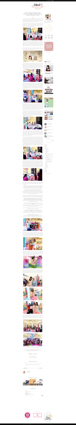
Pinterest (46, 38)
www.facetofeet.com (35, 49)
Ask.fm (48, 38)
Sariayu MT (38, 364)
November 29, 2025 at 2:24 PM (28, 391)
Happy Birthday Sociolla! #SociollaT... (32, 384)
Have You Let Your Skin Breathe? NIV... (39, 384)
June (46, 162)
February (47, 166)
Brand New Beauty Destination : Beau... (25, 384)
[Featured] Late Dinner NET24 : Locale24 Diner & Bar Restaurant (50, 136)
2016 (45, 147)
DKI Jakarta (30, 364)
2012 (45, 170)
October (46, 150)
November (47, 149)
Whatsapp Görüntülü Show (28, 393)
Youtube (52, 38)
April (46, 164)
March (46, 165)
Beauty (28, 364)
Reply (42, 395)
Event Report (33, 364)
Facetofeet (36, 364)
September (47, 151)
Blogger (50, 173)
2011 (45, 171)
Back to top (51, 424)
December (47, 148)
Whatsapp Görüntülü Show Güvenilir (29, 394)
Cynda (42, 316)
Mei (39, 316)
